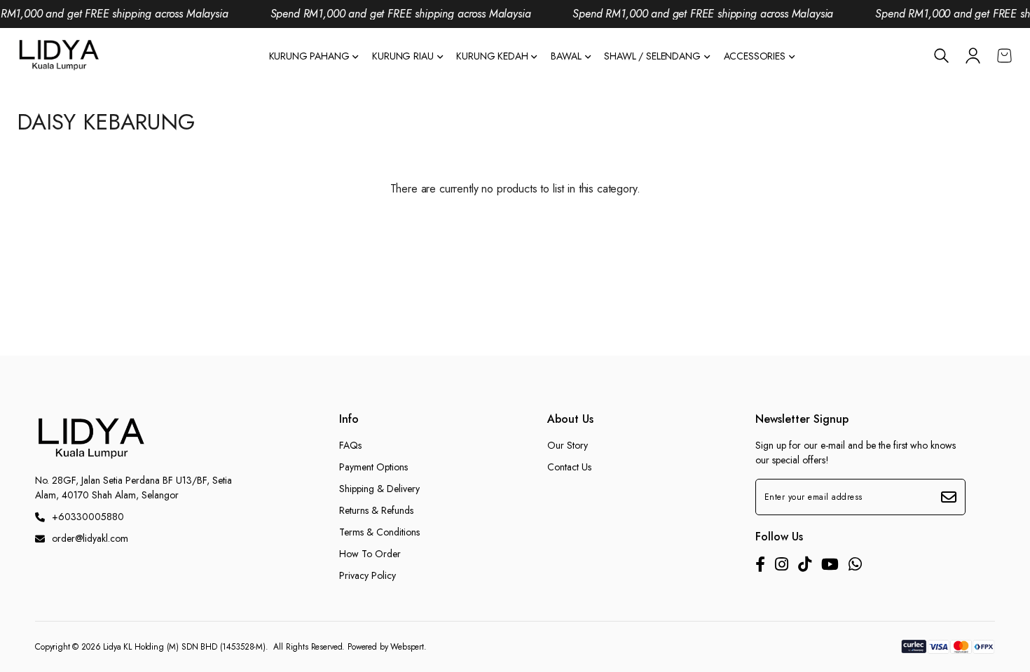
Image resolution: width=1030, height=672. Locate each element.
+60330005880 (88, 517)
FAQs (350, 445)
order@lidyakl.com (90, 538)
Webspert (407, 646)
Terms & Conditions (379, 532)
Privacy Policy (367, 575)
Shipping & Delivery (379, 489)
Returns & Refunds (376, 510)
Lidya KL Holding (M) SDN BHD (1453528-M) (184, 646)
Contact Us (569, 467)
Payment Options (373, 467)
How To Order (370, 554)
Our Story (567, 445)
